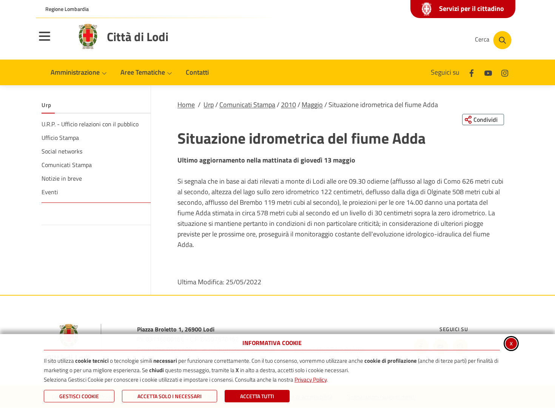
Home (186, 105)
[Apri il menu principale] (54, 41)
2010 (288, 105)
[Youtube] (488, 72)
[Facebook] (471, 72)
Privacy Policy (310, 379)
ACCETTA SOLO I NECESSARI (169, 396)
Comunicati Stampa (247, 105)
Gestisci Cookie (79, 396)
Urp (209, 105)
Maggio (312, 105)
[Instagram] (504, 72)
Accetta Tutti (257, 396)
